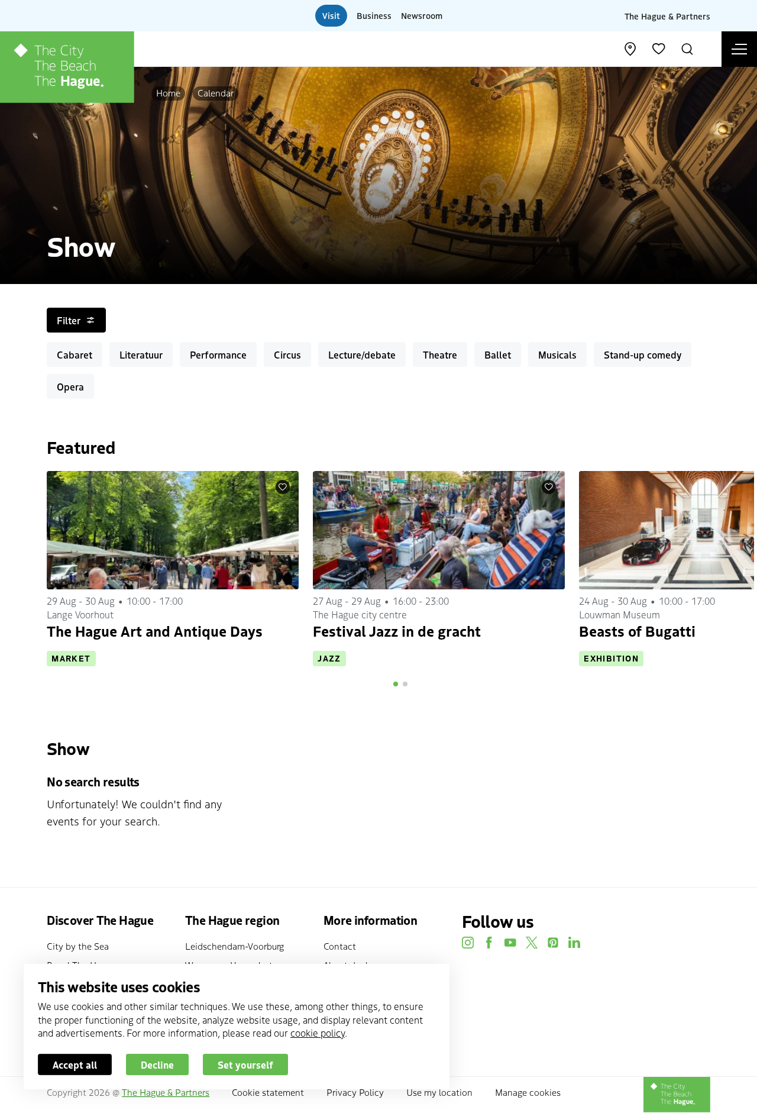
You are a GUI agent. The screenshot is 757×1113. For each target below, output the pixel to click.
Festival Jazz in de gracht (397, 630)
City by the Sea (78, 946)
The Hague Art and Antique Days (155, 630)
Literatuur (141, 354)
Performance (218, 354)
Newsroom (421, 15)
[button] (395, 684)
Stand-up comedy (642, 354)
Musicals (557, 354)
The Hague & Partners (667, 15)
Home (168, 92)
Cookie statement (268, 1092)
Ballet (497, 354)
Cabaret (74, 354)
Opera (70, 386)
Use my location (439, 1092)
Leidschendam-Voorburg (234, 946)
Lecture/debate (362, 354)
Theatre (440, 354)
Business (374, 15)
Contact (339, 946)
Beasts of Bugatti (637, 630)
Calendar (216, 92)
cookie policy (317, 1032)
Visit (331, 15)
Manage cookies (528, 1092)
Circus (287, 354)
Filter (68, 320)
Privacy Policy (355, 1092)
